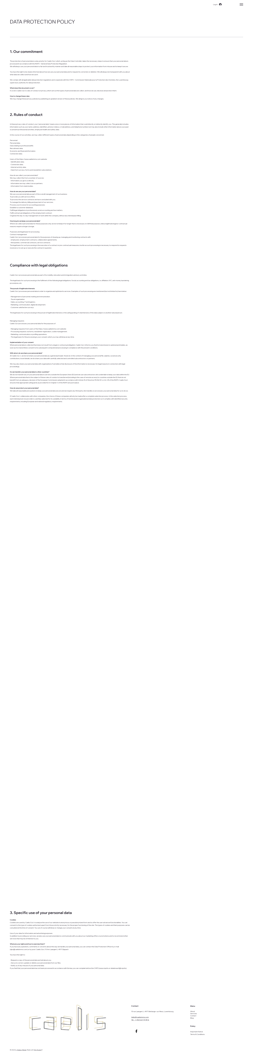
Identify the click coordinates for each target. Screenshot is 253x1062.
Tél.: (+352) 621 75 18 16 (140, 1020)
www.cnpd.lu (103, 968)
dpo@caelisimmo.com (18, 949)
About (192, 1011)
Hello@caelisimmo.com (140, 1017)
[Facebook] (136, 1031)
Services (193, 1014)
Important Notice (196, 1032)
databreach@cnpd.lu (118, 968)
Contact (193, 1016)
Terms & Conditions (197, 1034)
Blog (192, 1018)
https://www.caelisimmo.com (30, 159)
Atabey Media (21, 1050)
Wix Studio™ (38, 1050)
